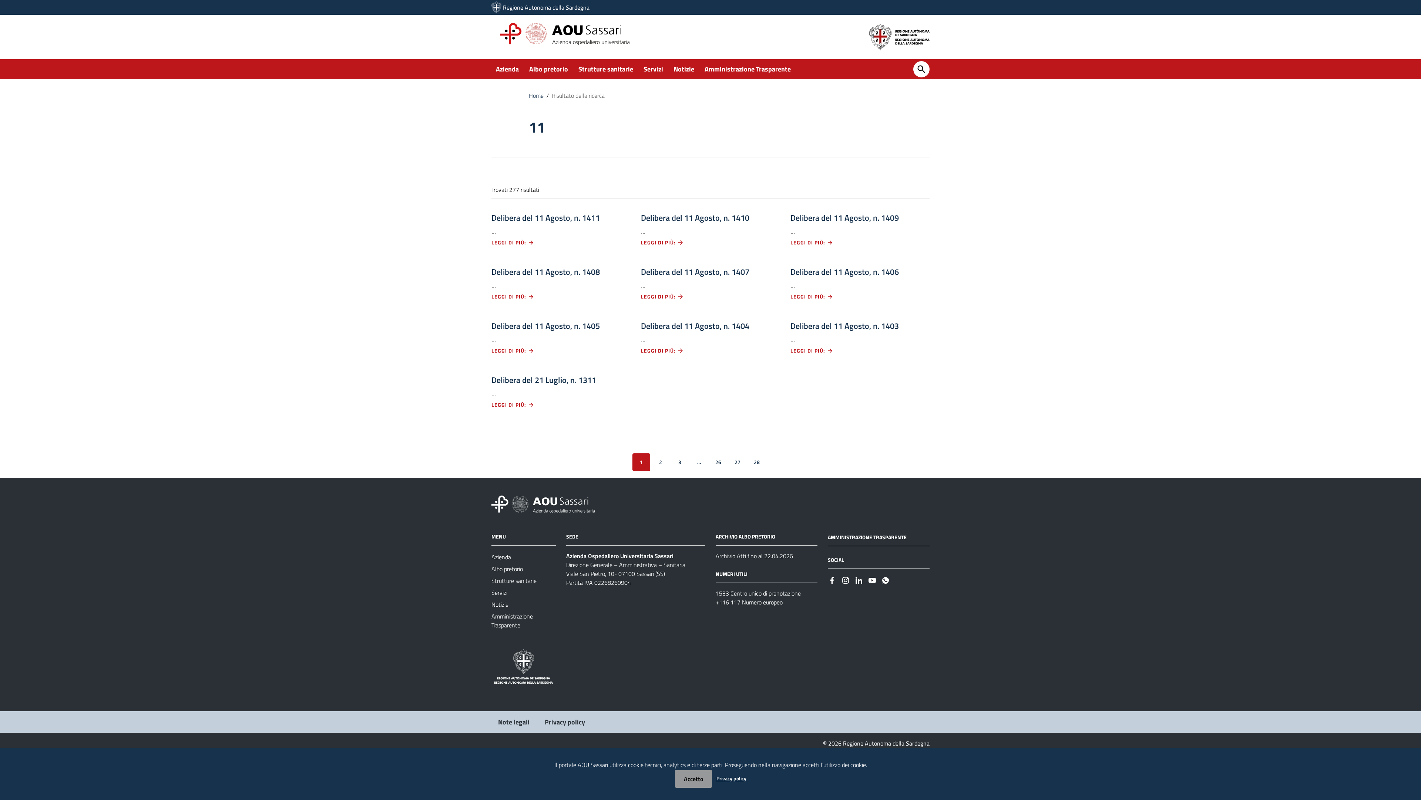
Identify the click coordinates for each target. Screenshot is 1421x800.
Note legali (514, 722)
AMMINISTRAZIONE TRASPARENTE (867, 537)
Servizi (653, 69)
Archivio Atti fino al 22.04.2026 (754, 555)
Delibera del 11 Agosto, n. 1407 (695, 272)
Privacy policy (565, 722)
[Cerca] (921, 69)
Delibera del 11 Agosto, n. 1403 (844, 326)
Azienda (507, 69)
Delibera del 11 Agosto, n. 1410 (695, 217)
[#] (832, 580)
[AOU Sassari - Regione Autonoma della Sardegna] (543, 504)
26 (718, 462)
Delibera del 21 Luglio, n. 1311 (543, 380)
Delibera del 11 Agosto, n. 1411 (545, 217)
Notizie (683, 69)
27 (737, 462)
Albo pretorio (548, 69)
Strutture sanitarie (605, 69)
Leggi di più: (509, 242)
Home (536, 95)
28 (757, 462)
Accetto (693, 778)
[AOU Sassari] (496, 7)
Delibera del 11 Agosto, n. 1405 (545, 326)
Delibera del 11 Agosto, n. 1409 (844, 217)
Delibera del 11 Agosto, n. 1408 (545, 272)
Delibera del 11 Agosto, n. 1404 (695, 326)
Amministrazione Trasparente (748, 69)
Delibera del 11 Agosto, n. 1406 (844, 272)
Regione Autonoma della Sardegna (546, 7)
